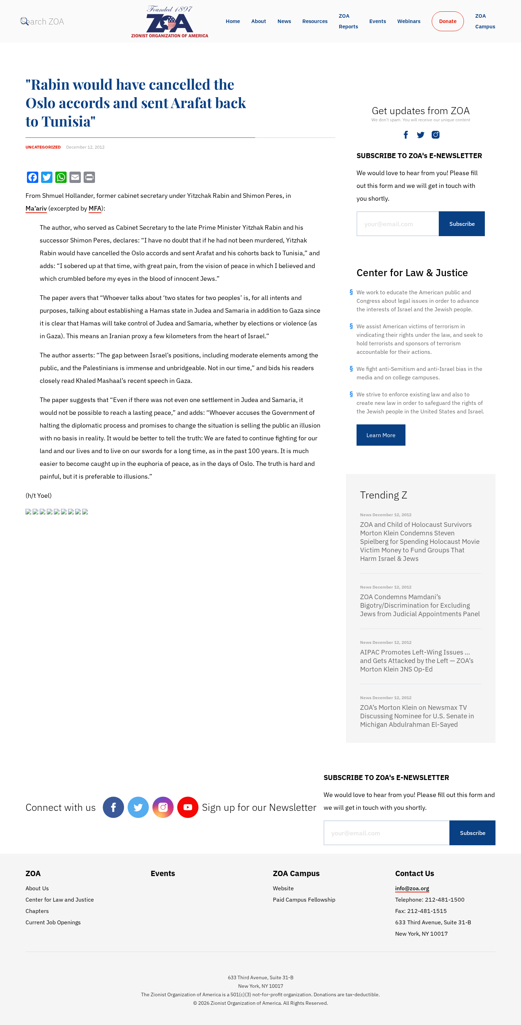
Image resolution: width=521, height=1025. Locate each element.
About (258, 21)
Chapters (37, 910)
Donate (447, 21)
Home (233, 21)
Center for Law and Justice (60, 899)
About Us (37, 888)
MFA (95, 208)
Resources (314, 21)
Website (283, 888)
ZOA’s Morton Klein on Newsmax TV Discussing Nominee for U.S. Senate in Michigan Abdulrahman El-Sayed (417, 716)
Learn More (381, 435)
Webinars (408, 21)
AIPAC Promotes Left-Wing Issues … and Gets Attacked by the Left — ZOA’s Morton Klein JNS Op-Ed (417, 660)
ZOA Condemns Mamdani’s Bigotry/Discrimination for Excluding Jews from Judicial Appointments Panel (420, 605)
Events (377, 21)
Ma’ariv (36, 208)
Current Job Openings (53, 922)
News (284, 21)
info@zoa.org (412, 888)
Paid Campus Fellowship (304, 899)
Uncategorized (43, 147)
